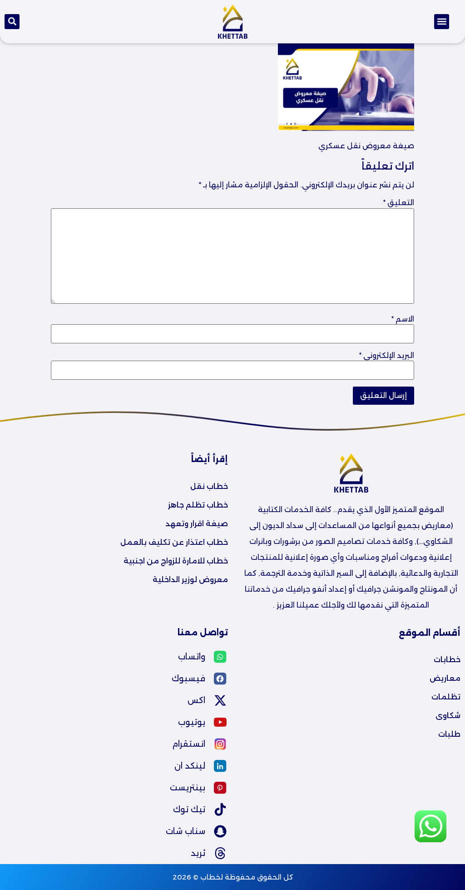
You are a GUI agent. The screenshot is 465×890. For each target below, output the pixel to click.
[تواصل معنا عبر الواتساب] (430, 839)
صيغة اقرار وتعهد (196, 523)
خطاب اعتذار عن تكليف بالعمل (174, 542)
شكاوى (447, 715)
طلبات (449, 734)
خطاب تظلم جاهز (198, 505)
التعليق (398, 202)
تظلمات (445, 697)
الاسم (402, 319)
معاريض (445, 678)
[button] (441, 21)
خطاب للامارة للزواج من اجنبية (176, 561)
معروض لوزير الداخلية (190, 579)
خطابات (447, 659)
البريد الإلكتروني (386, 355)
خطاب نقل (209, 486)
